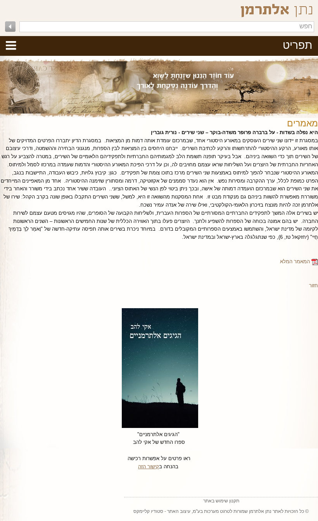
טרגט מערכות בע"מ (211, 511)
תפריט (297, 45)
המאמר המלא (295, 261)
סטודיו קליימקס (148, 511)
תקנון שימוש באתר (221, 501)
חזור (313, 285)
